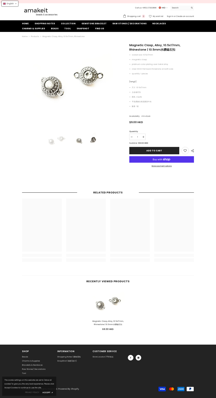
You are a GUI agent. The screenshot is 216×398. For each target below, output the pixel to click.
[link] (185, 150)
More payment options (162, 166)
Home (24, 36)
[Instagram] (138, 357)
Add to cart (154, 150)
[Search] (182, 8)
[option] (71, 80)
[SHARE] (191, 150)
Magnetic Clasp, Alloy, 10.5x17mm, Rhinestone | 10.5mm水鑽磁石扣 (108, 323)
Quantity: (133, 131)
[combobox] (179, 8)
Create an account (185, 16)
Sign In (170, 16)
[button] (10, 3)
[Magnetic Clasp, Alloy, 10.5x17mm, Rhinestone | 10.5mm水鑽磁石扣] (108, 302)
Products (35, 36)
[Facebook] (130, 357)
